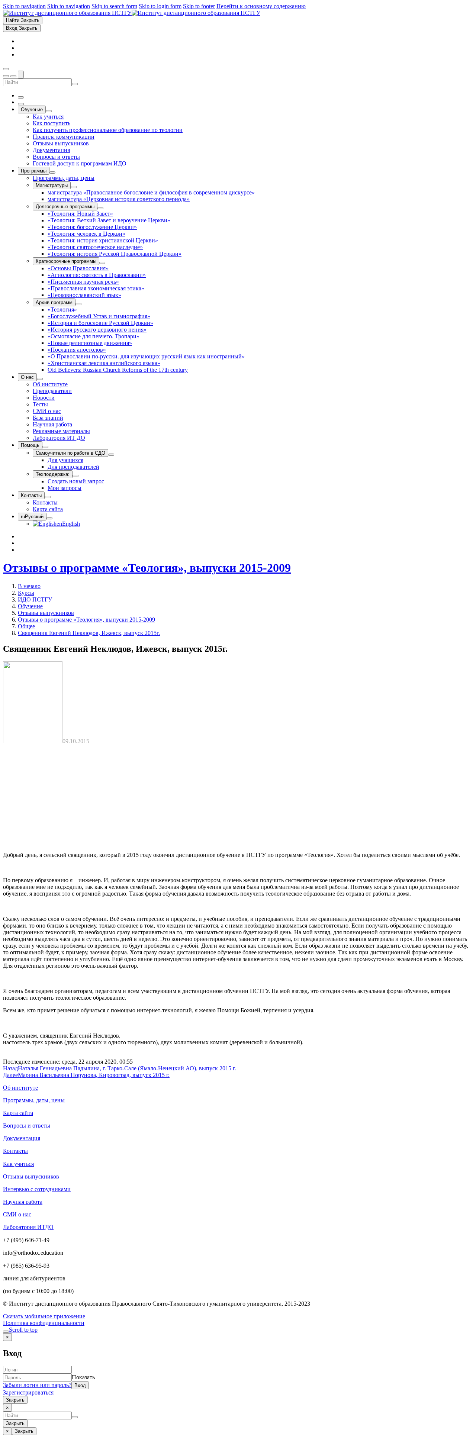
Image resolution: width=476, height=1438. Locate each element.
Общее (26, 626)
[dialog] (238, 1368)
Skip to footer (199, 6)
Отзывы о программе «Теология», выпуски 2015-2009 (147, 567)
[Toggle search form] (21, 74)
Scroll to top (23, 1329)
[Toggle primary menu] (6, 69)
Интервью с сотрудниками (37, 1189)
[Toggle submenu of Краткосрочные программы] (102, 263)
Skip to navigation (24, 6)
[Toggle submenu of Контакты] (48, 497)
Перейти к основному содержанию (261, 6)
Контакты (15, 1151)
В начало (29, 586)
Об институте (20, 1087)
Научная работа (22, 1202)
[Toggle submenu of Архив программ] (78, 304)
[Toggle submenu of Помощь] (45, 447)
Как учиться (18, 1164)
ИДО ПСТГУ (35, 599)
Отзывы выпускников (46, 613)
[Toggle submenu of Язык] (49, 518)
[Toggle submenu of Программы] (52, 172)
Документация (21, 1138)
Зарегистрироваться (28, 1392)
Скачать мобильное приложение (44, 1316)
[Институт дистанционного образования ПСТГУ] (131, 13)
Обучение (30, 606)
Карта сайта (18, 1113)
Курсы (26, 593)
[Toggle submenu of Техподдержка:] (75, 476)
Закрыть (15, 1400)
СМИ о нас (17, 1214)
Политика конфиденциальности (43, 1323)
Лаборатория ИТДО (28, 1227)
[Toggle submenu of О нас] (40, 379)
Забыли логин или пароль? (37, 1385)
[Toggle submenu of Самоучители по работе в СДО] (111, 455)
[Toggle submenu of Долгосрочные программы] (100, 208)
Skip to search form (114, 6)
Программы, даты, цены (34, 1100)
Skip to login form (160, 6)
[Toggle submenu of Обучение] (49, 111)
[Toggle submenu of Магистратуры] (74, 187)
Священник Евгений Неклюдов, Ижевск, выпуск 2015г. (89, 633)
